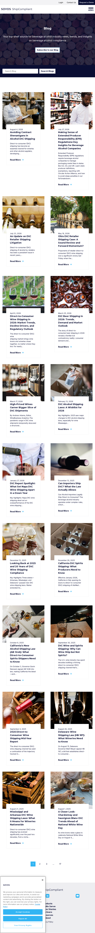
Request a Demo (87, 2)
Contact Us (71, 2)
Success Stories (47, 909)
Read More (15, 160)
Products (47, 903)
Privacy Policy (47, 922)
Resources (47, 915)
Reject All (23, 919)
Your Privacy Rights (23, 925)
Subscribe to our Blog (47, 50)
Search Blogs (47, 71)
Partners (47, 912)
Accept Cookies (23, 912)
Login (61, 2)
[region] (23, 904)
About (47, 918)
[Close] (42, 880)
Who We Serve (47, 906)
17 (60, 864)
